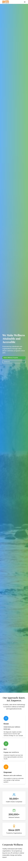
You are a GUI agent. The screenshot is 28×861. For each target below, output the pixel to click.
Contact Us (7, 361)
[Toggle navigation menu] (25, 2)
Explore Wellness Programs (11, 357)
